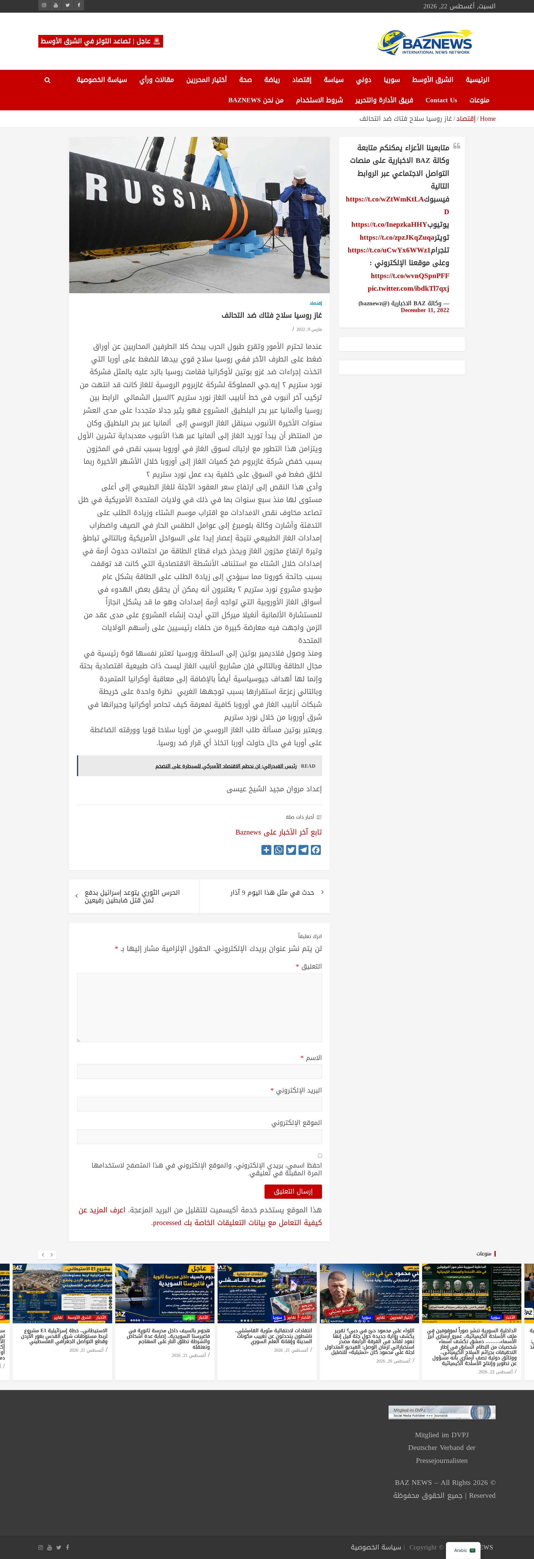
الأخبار (101, 1317)
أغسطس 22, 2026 (496, 1372)
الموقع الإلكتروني (296, 1123)
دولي (363, 80)
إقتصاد (302, 80)
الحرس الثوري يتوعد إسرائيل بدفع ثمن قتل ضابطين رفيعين (132, 896)
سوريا (392, 80)
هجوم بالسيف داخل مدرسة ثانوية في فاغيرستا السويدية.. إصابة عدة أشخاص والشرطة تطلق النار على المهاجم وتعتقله (168, 1339)
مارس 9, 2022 (309, 329)
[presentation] (42, 1255)
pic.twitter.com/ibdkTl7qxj (408, 288)
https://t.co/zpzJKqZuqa (397, 237)
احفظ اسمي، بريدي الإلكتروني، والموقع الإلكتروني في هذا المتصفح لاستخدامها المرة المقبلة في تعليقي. (206, 1169)
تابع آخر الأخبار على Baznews (278, 832)
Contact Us (441, 100)
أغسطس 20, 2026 (393, 1361)
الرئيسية (478, 80)
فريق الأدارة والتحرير (384, 100)
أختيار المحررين (206, 80)
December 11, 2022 (425, 310)
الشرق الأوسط (432, 80)
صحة (245, 80)
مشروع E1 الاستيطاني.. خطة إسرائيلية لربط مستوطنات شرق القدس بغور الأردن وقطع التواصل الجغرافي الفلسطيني (64, 1336)
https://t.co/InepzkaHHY (389, 224)
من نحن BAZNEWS (256, 100)
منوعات (479, 100)
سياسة (334, 80)
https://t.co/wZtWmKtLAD (397, 205)
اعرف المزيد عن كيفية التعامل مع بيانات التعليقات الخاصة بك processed (200, 1216)
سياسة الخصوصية (102, 80)
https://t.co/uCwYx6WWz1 (389, 250)
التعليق (309, 966)
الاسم (311, 1058)
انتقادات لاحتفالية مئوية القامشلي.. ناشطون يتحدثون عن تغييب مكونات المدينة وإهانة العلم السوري (273, 1336)
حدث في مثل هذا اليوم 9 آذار (272, 892)
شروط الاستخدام (319, 100)
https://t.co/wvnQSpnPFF (410, 275)
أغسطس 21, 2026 (87, 1350)
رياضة (272, 80)
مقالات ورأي (156, 80)
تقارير (58, 1317)
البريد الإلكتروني (296, 1090)
